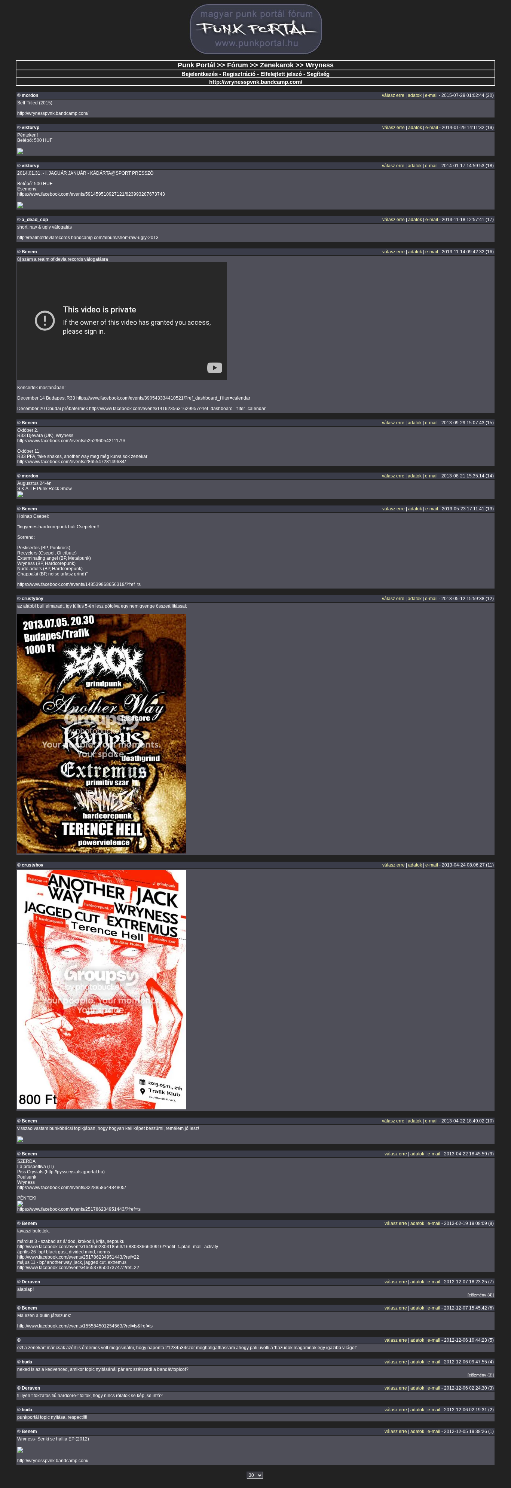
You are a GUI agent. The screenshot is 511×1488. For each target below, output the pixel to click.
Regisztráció (239, 74)
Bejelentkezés (199, 74)
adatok (415, 95)
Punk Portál (196, 65)
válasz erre (393, 95)
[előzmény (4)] (481, 1295)
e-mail (431, 95)
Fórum (237, 65)
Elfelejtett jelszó (281, 74)
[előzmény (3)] (481, 1375)
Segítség (318, 74)
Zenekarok (277, 65)
